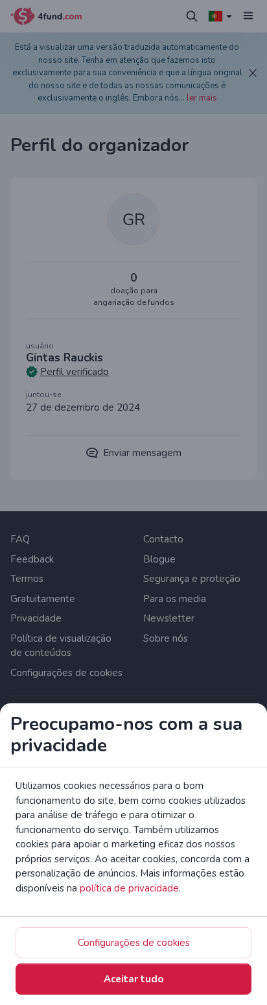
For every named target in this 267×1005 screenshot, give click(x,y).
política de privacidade (129, 888)
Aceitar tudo (133, 979)
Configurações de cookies (134, 942)
